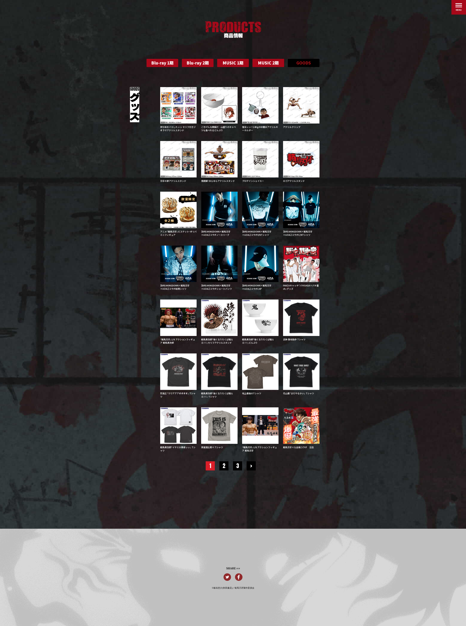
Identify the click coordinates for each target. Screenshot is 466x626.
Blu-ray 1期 (162, 63)
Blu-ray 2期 (198, 63)
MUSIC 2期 (268, 63)
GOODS (303, 63)
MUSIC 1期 (233, 63)
